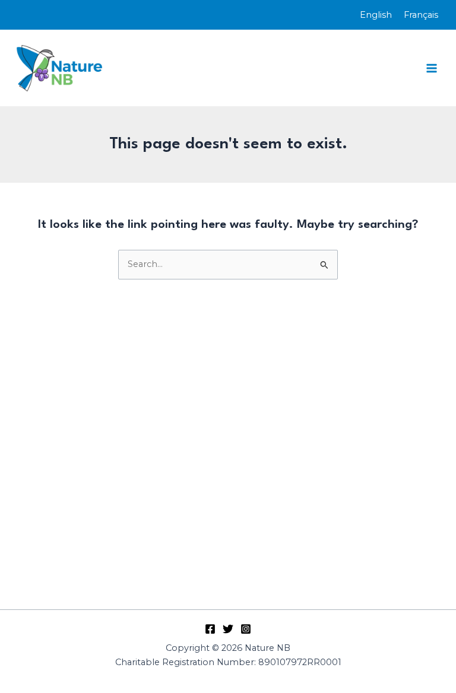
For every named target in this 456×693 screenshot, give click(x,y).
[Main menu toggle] (431, 68)
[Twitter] (228, 629)
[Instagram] (245, 629)
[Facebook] (210, 629)
